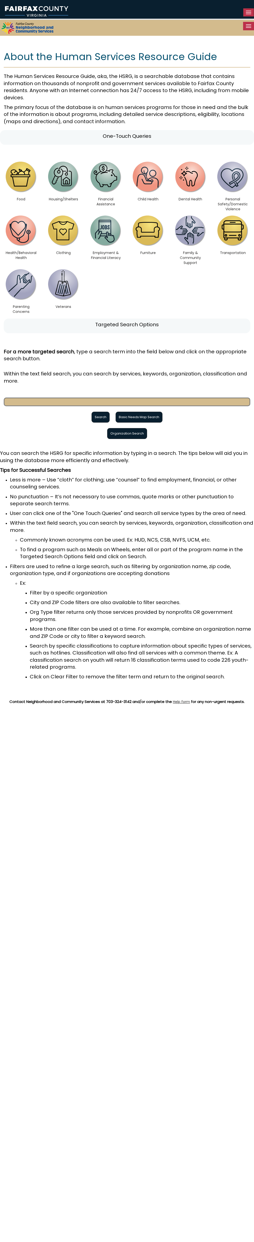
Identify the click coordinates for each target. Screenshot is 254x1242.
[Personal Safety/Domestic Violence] (232, 177)
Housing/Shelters (63, 199)
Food (21, 199)
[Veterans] (63, 284)
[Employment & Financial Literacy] (105, 231)
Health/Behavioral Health (21, 255)
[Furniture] (148, 231)
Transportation (233, 252)
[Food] (21, 177)
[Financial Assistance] (105, 177)
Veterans (63, 306)
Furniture (148, 252)
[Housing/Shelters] (63, 177)
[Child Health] (148, 177)
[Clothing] (63, 231)
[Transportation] (232, 231)
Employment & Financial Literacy (106, 255)
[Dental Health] (190, 177)
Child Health (148, 199)
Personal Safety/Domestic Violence (233, 204)
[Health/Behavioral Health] (21, 231)
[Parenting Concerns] (21, 284)
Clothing (63, 252)
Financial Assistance (105, 202)
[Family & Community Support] (190, 231)
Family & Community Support (190, 257)
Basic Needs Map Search (139, 417)
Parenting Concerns (21, 309)
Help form (181, 701)
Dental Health (190, 199)
